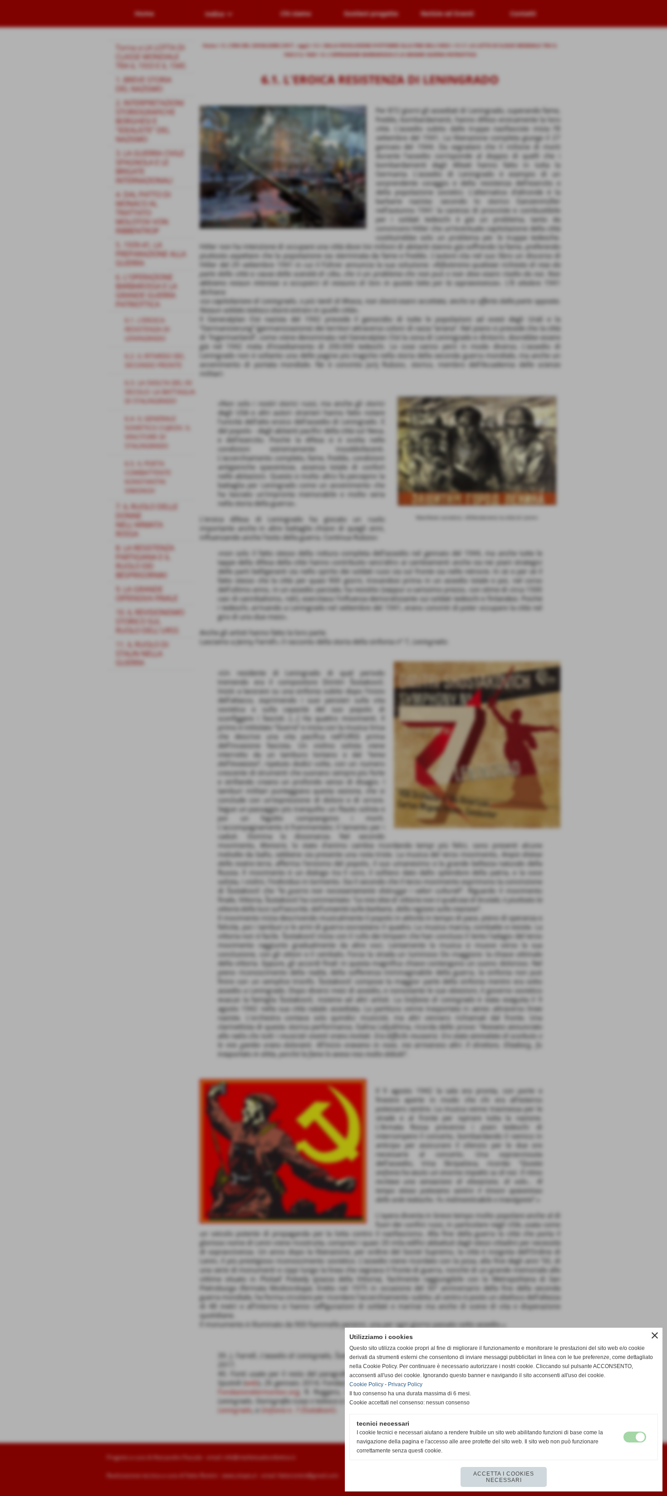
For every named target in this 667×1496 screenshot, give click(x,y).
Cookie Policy (366, 1384)
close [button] (654, 1335)
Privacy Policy (405, 1384)
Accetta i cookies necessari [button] (503, 1477)
